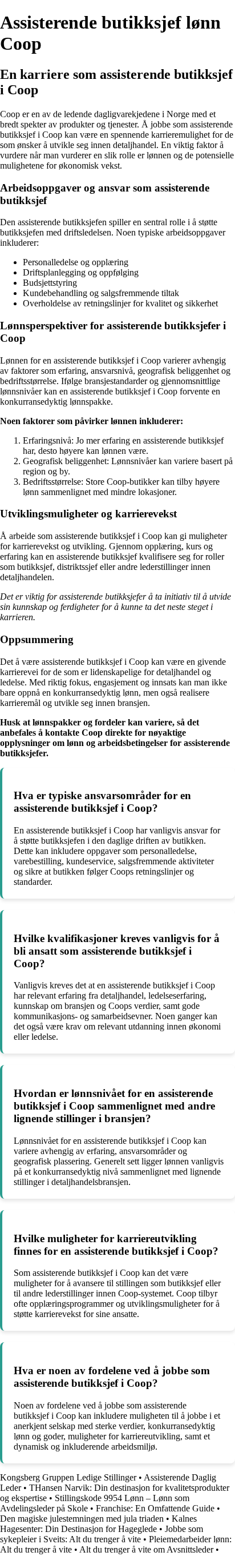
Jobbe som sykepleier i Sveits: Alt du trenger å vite (101, 1534)
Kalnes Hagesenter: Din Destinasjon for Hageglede (98, 1524)
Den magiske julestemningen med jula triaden (82, 1518)
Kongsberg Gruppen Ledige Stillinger (68, 1477)
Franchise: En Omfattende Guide (155, 1508)
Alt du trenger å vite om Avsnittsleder (146, 1549)
